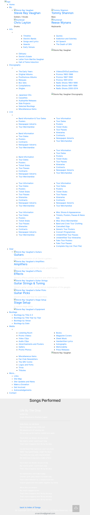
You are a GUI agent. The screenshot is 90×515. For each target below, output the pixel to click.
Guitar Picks (22, 293)
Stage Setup (22, 302)
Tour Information (63, 118)
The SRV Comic (25, 362)
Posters (22, 121)
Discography (15, 65)
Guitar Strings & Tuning (29, 283)
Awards (26, 44)
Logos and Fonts (26, 365)
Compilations (24, 85)
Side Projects (24, 103)
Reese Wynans (61, 22)
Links (16, 376)
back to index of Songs (30, 507)
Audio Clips (24, 341)
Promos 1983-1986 (64, 74)
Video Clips (24, 338)
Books (59, 333)
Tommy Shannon (62, 13)
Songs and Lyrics (30, 41)
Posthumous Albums (28, 77)
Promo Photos (25, 349)
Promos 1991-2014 (64, 80)
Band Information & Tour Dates (32, 118)
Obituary (22, 53)
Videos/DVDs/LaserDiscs (67, 71)
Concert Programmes (65, 232)
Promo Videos (25, 335)
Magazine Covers (64, 335)
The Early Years (25, 71)
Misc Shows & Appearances (68, 212)
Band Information (26, 133)
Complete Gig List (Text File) (69, 246)
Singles (22, 88)
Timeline (27, 36)
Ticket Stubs (24, 165)
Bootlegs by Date (21, 323)
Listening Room (25, 333)
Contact (12, 393)
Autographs (61, 344)
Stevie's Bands (29, 38)
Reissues (22, 80)
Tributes (22, 370)
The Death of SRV (64, 44)
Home (12, 4)
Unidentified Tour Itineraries (68, 237)
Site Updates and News (24, 381)
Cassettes (23, 98)
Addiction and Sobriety (66, 38)
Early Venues (29, 47)
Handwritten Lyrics (64, 341)
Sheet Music (61, 338)
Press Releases (62, 349)
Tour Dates (23, 136)
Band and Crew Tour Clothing (69, 223)
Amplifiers (20, 264)
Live (11, 112)
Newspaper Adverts (27, 124)
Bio (10, 7)
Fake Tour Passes (64, 243)
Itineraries (60, 132)
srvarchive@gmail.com (45, 513)
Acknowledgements (22, 390)
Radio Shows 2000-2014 (67, 88)
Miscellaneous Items (27, 109)
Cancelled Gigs (63, 226)
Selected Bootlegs (27, 106)
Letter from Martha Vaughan (31, 59)
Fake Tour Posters (64, 240)
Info (11, 29)
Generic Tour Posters (65, 229)
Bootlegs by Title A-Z (23, 315)
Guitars (19, 254)
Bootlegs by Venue (22, 320)
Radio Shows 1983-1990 (67, 83)
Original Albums (26, 74)
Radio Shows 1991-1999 (66, 85)
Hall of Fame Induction (29, 62)
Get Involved (19, 387)
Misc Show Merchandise (67, 221)
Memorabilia (61, 347)
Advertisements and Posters (31, 344)
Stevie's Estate (25, 56)
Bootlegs (13, 312)
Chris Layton (22, 22)
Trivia (21, 367)
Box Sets (22, 83)
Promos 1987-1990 (64, 77)
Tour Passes (24, 168)
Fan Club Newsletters (28, 359)
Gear (11, 249)
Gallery (22, 347)
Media (12, 326)
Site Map (18, 379)
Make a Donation (21, 384)
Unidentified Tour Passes (67, 235)
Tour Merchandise (26, 127)
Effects (18, 274)
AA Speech (61, 41)
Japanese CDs (25, 95)
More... (12, 373)
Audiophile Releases (27, 100)
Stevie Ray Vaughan (27, 13)
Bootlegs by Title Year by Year (27, 318)
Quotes (59, 36)
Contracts (23, 142)
